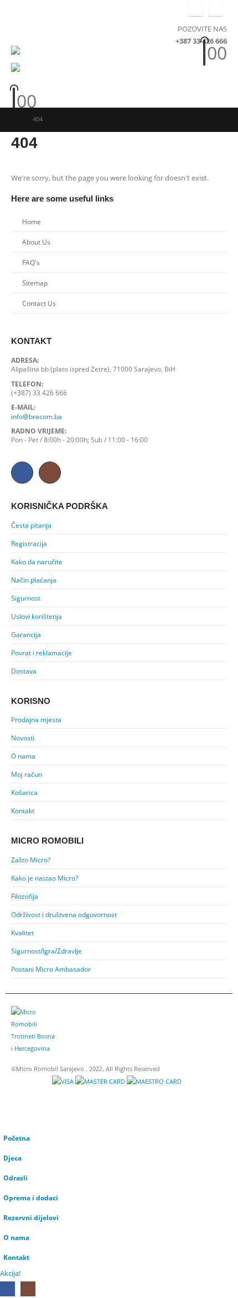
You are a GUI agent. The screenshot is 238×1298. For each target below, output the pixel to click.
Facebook (22, 473)
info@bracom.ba (36, 416)
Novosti (22, 737)
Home (31, 221)
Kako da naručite (37, 561)
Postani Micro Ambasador (51, 969)
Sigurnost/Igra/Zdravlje (46, 950)
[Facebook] (196, 9)
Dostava (24, 670)
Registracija (29, 543)
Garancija (26, 634)
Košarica (24, 792)
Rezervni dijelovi (31, 1217)
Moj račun (26, 774)
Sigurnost (25, 598)
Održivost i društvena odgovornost (64, 914)
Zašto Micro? (30, 859)
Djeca (12, 1157)
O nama (23, 755)
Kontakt (22, 810)
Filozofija (24, 896)
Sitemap (35, 282)
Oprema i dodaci (30, 1197)
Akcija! (10, 1273)
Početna (16, 1137)
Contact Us (39, 303)
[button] (21, 32)
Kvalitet (22, 932)
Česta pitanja (31, 525)
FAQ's (31, 262)
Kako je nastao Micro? (44, 877)
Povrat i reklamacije (41, 652)
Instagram (50, 473)
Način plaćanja (33, 579)
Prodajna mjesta (36, 719)
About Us (36, 241)
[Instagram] (216, 9)
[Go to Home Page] (14, 119)
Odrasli (15, 1177)
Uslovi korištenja (36, 616)
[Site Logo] (33, 54)
